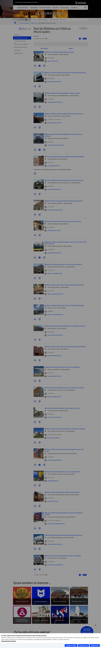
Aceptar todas (94, 645)
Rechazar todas (83, 645)
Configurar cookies (71, 645)
